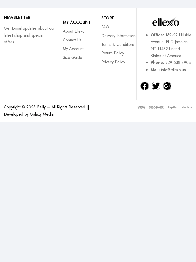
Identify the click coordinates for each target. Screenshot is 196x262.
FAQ (105, 27)
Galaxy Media (42, 114)
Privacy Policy (113, 62)
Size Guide (72, 57)
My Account (73, 49)
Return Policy (112, 53)
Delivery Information (118, 36)
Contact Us (72, 40)
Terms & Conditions (118, 44)
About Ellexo (74, 31)
